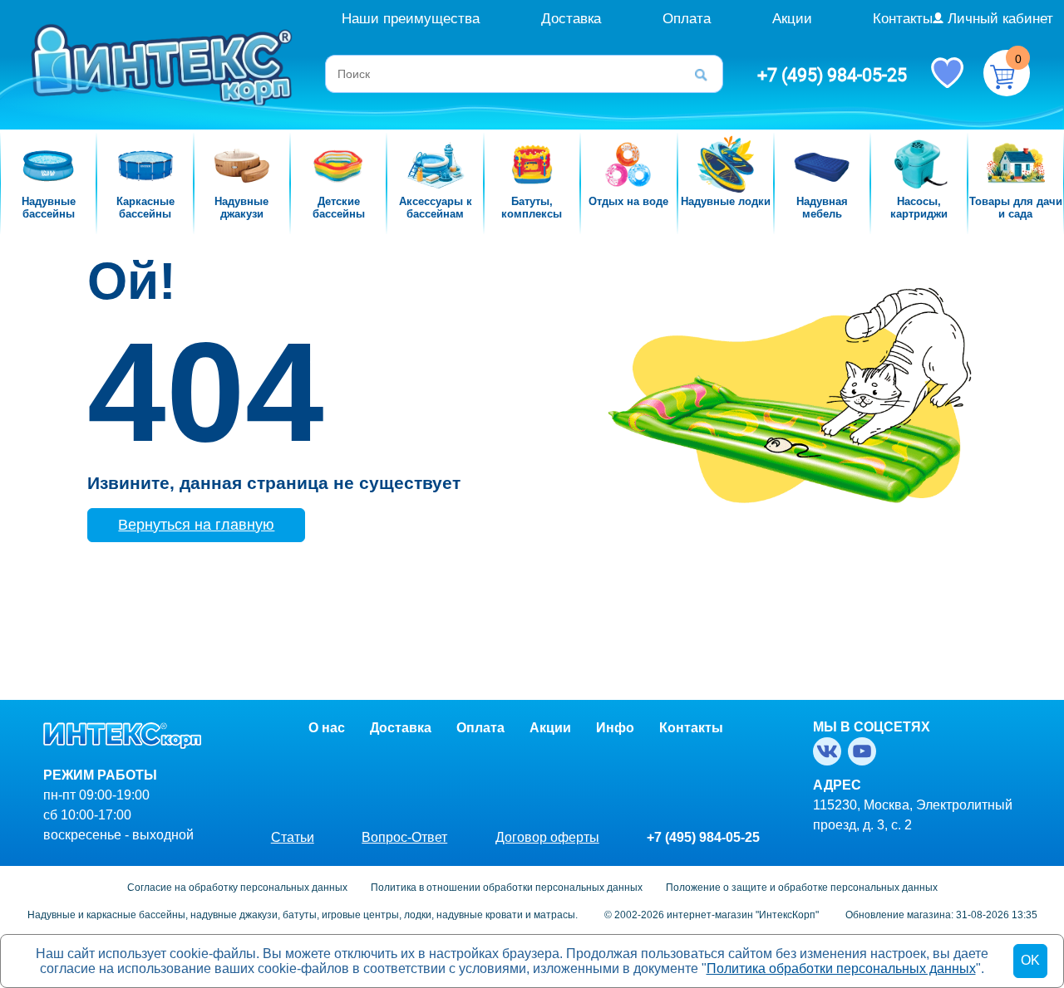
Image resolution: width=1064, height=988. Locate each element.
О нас (326, 728)
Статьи (292, 837)
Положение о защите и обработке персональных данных (802, 887)
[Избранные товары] (946, 71)
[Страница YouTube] (865, 751)
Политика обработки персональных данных (841, 968)
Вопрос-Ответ (404, 837)
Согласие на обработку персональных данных (237, 887)
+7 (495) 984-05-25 (832, 74)
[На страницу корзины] (1006, 73)
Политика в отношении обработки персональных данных (507, 887)
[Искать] (706, 74)
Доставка (571, 19)
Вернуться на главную (196, 524)
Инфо (615, 728)
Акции (792, 19)
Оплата (687, 19)
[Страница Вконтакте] (830, 751)
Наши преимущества (411, 19)
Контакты (903, 19)
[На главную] (163, 63)
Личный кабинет (1000, 19)
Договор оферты (547, 837)
